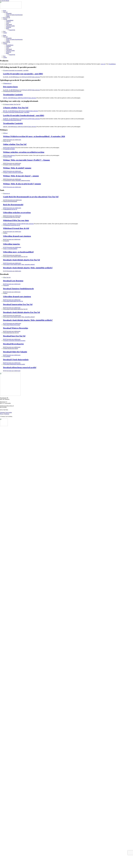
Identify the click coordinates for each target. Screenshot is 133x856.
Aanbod (5, 19)
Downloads (9, 24)
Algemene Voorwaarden (6, 412)
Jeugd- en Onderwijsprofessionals (14, 14)
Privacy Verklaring (4, 413)
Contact (5, 32)
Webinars (8, 21)
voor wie (103, 64)
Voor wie (5, 12)
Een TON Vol (6, 17)
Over (4, 31)
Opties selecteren (36, 77)
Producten (8, 27)
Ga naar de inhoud (4, 0)
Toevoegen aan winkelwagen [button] (14, 139)
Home (4, 10)
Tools (7, 23)
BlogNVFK (12, 30)
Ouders (8, 16)
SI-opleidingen (9, 20)
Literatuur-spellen (10, 25)
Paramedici (9, 13)
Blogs (7, 28)
